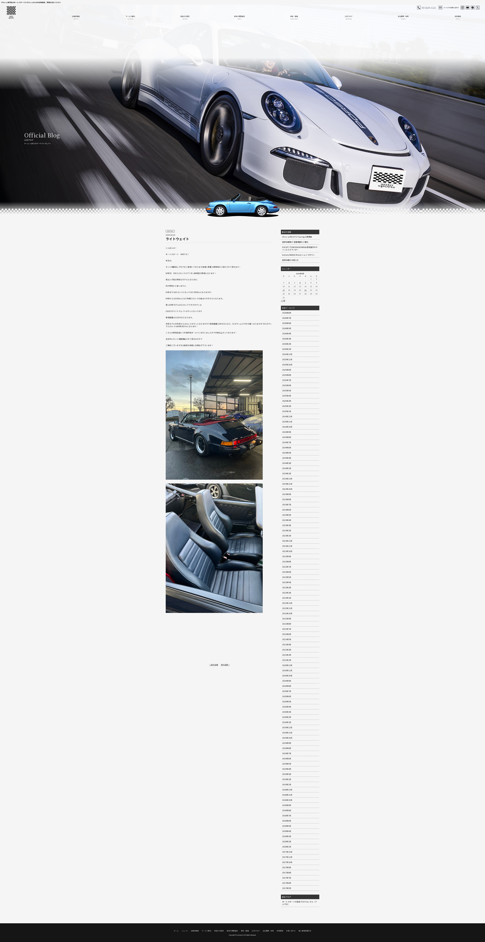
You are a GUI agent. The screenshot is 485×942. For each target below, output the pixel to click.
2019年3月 (286, 774)
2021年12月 (287, 603)
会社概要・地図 (403, 17)
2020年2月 (286, 717)
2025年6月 (286, 385)
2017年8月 (286, 872)
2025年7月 (286, 380)
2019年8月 (286, 748)
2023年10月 (287, 489)
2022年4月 (286, 582)
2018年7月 (286, 815)
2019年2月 (286, 779)
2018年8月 (286, 810)
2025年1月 (286, 411)
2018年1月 (286, 846)
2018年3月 (286, 836)
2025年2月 (286, 406)
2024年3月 (286, 463)
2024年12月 (287, 416)
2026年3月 (286, 338)
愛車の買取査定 (239, 17)
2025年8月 (286, 375)
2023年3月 (286, 525)
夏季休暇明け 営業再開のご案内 (295, 242)
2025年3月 (286, 401)
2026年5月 (286, 328)
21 (306, 290)
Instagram (462, 7)
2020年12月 (287, 665)
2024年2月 (286, 468)
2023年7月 (286, 504)
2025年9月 (286, 370)
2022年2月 (286, 592)
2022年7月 (286, 567)
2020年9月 (286, 681)
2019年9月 (286, 743)
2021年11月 (287, 608)
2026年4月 (286, 333)
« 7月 (283, 300)
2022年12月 (287, 541)
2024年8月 (286, 437)
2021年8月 (286, 624)
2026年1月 (286, 349)
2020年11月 (287, 670)
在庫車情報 (76, 17)
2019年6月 (286, 758)
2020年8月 (286, 686)
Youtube (467, 7)
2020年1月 (286, 722)
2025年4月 (286, 395)
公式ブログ (348, 17)
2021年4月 (286, 644)
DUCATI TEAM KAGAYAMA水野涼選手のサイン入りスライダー (300, 248)
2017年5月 (286, 888)
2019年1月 (286, 784)
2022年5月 (286, 577)
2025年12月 (287, 354)
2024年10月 (287, 427)
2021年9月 (286, 618)
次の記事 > (225, 664)
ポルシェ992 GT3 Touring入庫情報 (297, 237)
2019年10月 (287, 738)
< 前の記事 (213, 664)
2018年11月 (287, 795)
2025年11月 (287, 359)
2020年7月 (286, 691)
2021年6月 (286, 634)
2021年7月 (286, 629)
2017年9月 (286, 867)
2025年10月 (287, 364)
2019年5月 (286, 763)
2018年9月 (286, 805)
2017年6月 (286, 883)
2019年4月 (286, 769)
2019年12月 (287, 727)
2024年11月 (287, 421)
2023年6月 (286, 509)
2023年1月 (286, 535)
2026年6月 (286, 323)
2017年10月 (287, 862)
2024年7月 (286, 442)
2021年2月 (286, 655)
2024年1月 (286, 473)
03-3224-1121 (429, 7)
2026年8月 (286, 313)
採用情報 (458, 17)
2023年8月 (286, 499)
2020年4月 (286, 706)
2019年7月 (286, 753)
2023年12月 (287, 478)
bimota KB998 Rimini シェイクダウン (298, 255)
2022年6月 (286, 572)
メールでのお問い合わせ (451, 7)
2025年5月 (286, 390)
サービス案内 (130, 17)
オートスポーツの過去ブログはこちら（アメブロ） (299, 902)
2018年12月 (287, 789)
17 (284, 290)
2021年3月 (286, 649)
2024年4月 (286, 458)
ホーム (26, 143)
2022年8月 (286, 561)
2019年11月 (287, 732)
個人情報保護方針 (305, 931)
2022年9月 (286, 556)
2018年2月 (286, 841)
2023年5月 (286, 515)
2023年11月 (287, 484)
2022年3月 (286, 587)
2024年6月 (286, 447)
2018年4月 (286, 831)
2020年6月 (286, 696)
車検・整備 (294, 17)
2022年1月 (286, 598)
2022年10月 (287, 551)
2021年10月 (287, 613)
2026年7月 (286, 318)
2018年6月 (286, 820)
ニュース (185, 931)
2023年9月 (286, 494)
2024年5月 (286, 452)
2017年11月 (287, 857)
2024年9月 (286, 432)
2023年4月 (286, 520)
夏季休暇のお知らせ (290, 260)
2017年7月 (286, 878)
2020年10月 (287, 675)
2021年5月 (286, 639)
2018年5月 (286, 826)
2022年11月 (287, 546)
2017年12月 (287, 852)
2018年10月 (287, 800)
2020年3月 (286, 712)
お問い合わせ (291, 931)
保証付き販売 (184, 17)
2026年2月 (286, 344)
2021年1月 (286, 660)
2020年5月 (286, 701)
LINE (472, 7)
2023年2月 (286, 530)
